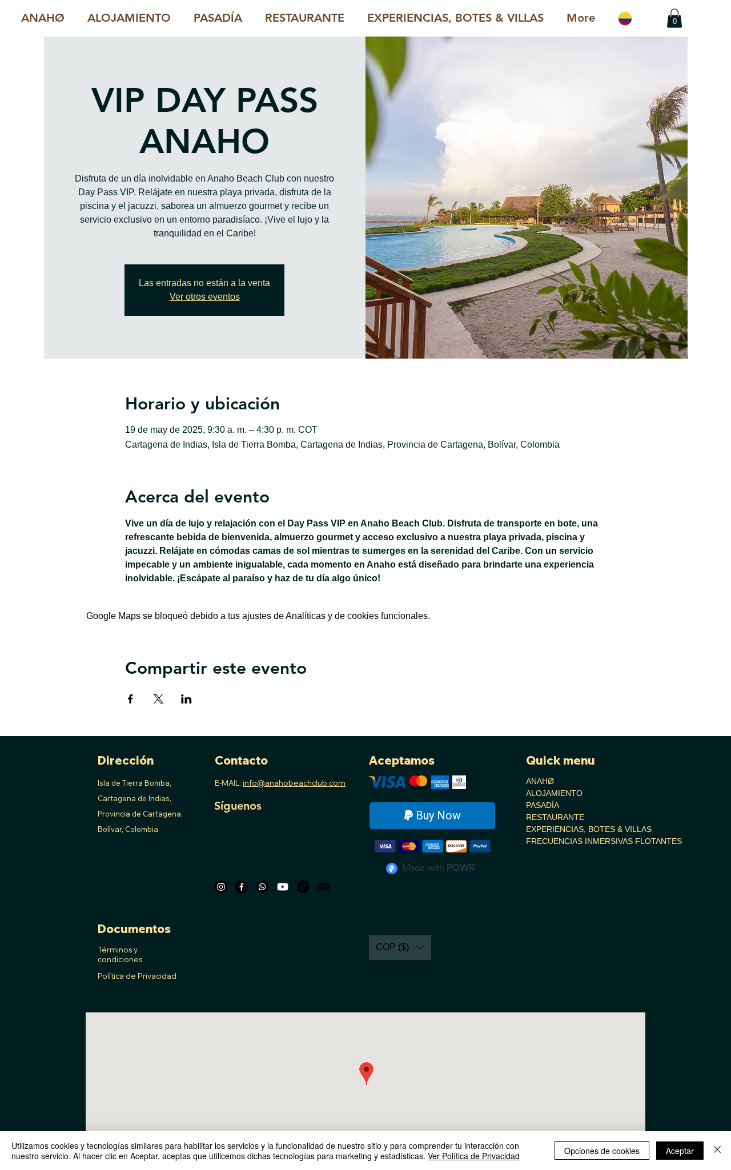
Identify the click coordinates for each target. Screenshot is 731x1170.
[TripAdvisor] (324, 886)
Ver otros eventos (205, 296)
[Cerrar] (717, 1150)
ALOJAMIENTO (554, 793)
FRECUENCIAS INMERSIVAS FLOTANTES (564, 841)
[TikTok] (303, 886)
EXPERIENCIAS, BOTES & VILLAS (564, 829)
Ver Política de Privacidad (474, 1155)
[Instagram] (221, 886)
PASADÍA (542, 805)
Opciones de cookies (602, 1150)
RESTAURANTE (555, 817)
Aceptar (680, 1150)
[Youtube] (282, 886)
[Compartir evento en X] (158, 698)
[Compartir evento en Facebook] (130, 698)
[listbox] (400, 947)
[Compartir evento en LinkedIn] (186, 698)
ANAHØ (540, 781)
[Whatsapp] (262, 886)
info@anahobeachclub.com (294, 782)
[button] (455, 18)
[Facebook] (241, 886)
